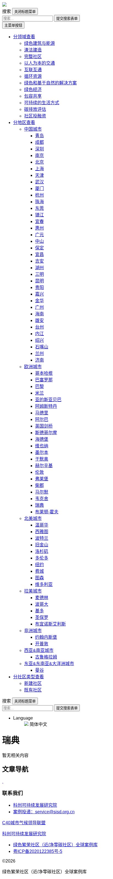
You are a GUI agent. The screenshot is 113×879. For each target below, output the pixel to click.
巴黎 (39, 386)
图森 (39, 577)
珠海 (39, 201)
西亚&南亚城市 (38, 650)
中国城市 (33, 129)
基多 (39, 610)
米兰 (39, 393)
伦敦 (39, 472)
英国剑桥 (44, 426)
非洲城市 (33, 630)
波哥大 (41, 604)
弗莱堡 (41, 478)
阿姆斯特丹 (46, 406)
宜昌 (39, 254)
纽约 (39, 564)
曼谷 (39, 670)
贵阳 (39, 287)
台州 (39, 327)
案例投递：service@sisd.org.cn (44, 811)
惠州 (39, 228)
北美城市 (33, 518)
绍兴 (39, 340)
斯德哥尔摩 (46, 432)
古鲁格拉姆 (46, 657)
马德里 (41, 412)
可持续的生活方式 (41, 102)
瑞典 (39, 505)
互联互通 (33, 69)
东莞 (39, 208)
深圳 (39, 149)
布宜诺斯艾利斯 (50, 624)
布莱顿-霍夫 (46, 511)
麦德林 (41, 597)
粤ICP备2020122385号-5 (37, 851)
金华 (39, 300)
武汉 (39, 182)
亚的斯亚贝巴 (48, 399)
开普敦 (41, 643)
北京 (39, 162)
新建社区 (33, 683)
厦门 (39, 188)
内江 (39, 333)
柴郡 (39, 485)
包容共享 (33, 96)
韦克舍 (41, 498)
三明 (39, 274)
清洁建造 (33, 50)
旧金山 (41, 544)
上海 (39, 168)
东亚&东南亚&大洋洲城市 (49, 663)
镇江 (39, 215)
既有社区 (33, 690)
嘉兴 (39, 294)
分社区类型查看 (28, 676)
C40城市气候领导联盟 (24, 822)
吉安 (39, 261)
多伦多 (41, 558)
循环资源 (33, 76)
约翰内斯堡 (46, 637)
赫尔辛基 (44, 465)
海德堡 (41, 439)
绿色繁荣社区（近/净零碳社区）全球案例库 (55, 844)
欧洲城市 (33, 366)
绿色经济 (33, 89)
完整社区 (33, 56)
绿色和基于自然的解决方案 (50, 83)
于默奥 (41, 459)
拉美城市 (33, 591)
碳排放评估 (35, 109)
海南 (39, 314)
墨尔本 (41, 452)
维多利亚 (44, 584)
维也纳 (41, 445)
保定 (39, 248)
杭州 (39, 195)
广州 (39, 307)
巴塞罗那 (44, 379)
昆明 (39, 281)
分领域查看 (24, 36)
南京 (39, 155)
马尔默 (41, 492)
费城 (39, 571)
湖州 (39, 267)
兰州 (39, 353)
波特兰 (41, 538)
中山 (39, 241)
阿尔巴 (41, 419)
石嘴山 (41, 347)
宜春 (39, 221)
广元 (39, 234)
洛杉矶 (41, 551)
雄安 (39, 320)
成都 (39, 142)
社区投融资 (35, 116)
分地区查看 (24, 122)
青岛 (39, 135)
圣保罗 (41, 617)
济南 (39, 360)
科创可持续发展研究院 (35, 805)
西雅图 (41, 531)
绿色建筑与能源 (39, 43)
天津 (39, 175)
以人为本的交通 (39, 63)
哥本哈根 (44, 373)
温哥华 (41, 525)
